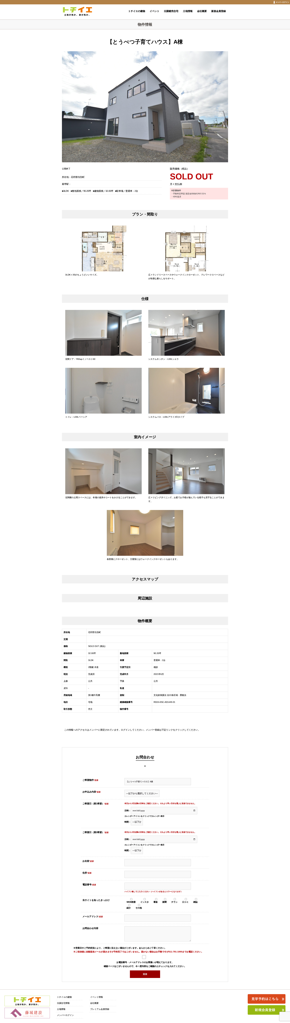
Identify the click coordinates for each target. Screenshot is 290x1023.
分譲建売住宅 (171, 11)
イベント (154, 11)
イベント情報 (96, 997)
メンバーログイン (65, 1015)
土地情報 (188, 11)
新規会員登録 (218, 11)
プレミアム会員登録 (99, 1009)
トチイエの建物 (136, 11)
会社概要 (202, 11)
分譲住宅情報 (63, 1003)
